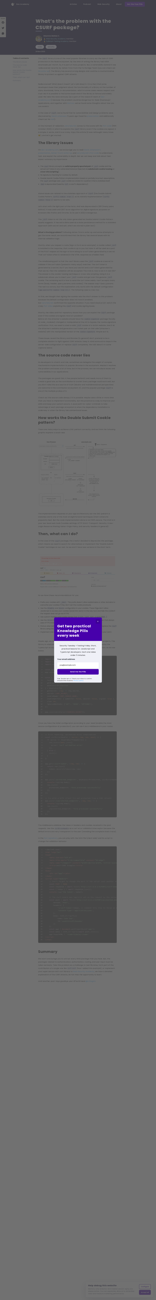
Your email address (66, 659)
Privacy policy (78, 680)
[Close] (98, 621)
